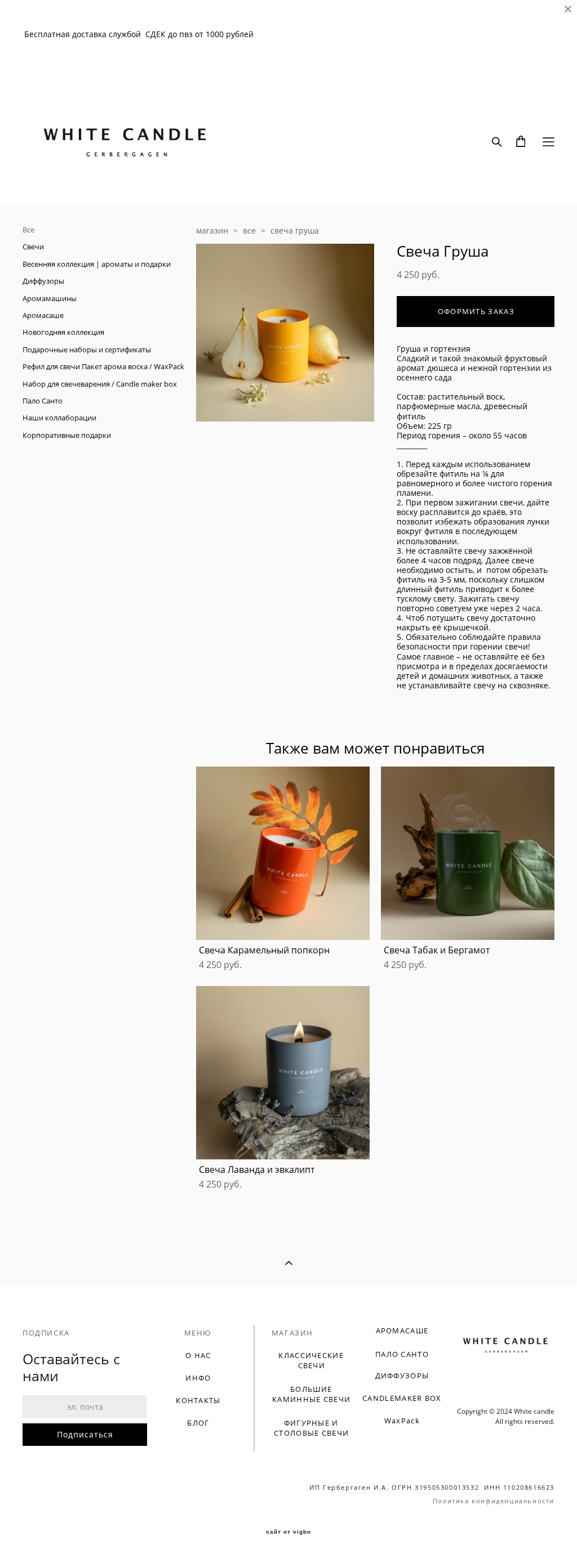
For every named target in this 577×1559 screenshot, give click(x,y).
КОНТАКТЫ (198, 1400)
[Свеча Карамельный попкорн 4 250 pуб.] (283, 853)
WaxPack (402, 1420)
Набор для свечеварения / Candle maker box (100, 384)
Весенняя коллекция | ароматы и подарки (97, 264)
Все (28, 230)
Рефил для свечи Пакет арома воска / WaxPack (103, 366)
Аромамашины (50, 298)
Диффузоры (43, 281)
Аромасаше (43, 315)
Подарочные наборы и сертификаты (87, 349)
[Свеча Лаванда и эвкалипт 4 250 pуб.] (283, 1072)
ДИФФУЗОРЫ (402, 1375)
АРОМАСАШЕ (402, 1330)
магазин (212, 230)
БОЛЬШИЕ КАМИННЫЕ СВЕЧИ (311, 1394)
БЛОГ (198, 1423)
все (249, 230)
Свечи (33, 246)
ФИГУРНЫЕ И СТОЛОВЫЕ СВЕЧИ (311, 1428)
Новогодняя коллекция (63, 332)
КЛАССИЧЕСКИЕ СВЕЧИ (311, 1360)
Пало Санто (43, 401)
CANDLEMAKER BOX (402, 1398)
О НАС (198, 1355)
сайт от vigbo (288, 1532)
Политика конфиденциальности (493, 1501)
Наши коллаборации (59, 418)
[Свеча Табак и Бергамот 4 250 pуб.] (467, 853)
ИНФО (198, 1378)
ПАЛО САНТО (402, 1354)
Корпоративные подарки (67, 435)
